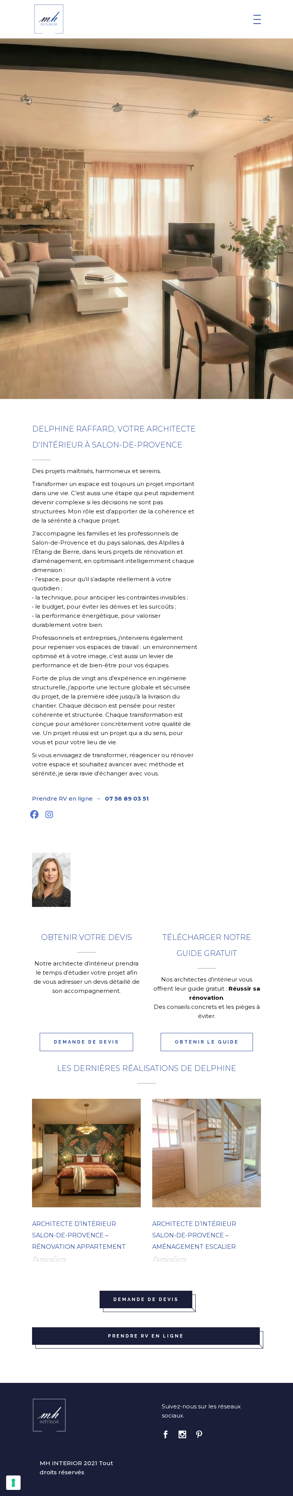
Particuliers (49, 1259)
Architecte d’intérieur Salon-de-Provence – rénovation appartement (79, 1235)
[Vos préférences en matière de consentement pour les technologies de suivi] (13, 1482)
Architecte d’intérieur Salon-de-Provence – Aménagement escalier (194, 1235)
